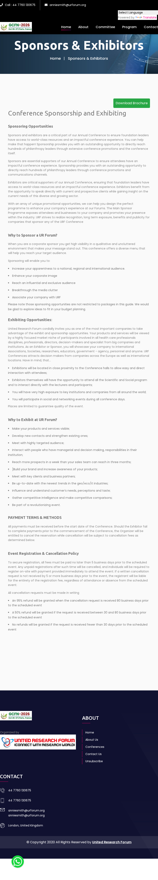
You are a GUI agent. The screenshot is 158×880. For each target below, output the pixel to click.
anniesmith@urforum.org (68, 5)
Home (66, 27)
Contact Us (93, 754)
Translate (150, 17)
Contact (151, 27)
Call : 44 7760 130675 (20, 5)
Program (129, 27)
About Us (91, 740)
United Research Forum (111, 842)
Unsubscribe (94, 761)
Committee (105, 27)
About (83, 27)
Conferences (94, 747)
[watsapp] (18, 861)
